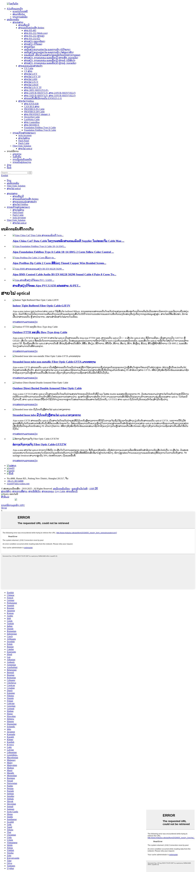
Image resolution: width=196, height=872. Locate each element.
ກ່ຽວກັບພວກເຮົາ (15, 8)
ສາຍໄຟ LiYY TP (32, 76)
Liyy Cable (60, 491)
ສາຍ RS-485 (30, 30)
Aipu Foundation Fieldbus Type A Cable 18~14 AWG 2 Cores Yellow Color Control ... (63, 251)
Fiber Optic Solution (22, 146)
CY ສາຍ (28, 71)
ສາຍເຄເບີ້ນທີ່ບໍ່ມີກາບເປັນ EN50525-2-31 (43, 98)
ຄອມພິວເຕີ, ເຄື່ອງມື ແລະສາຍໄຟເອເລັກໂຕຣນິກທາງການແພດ (52, 55)
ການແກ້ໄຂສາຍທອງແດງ (24, 133)
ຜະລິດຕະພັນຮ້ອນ (61, 488)
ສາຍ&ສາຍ (18, 22)
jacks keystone (25, 135)
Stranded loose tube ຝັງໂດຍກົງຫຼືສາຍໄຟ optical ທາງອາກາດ (47, 415)
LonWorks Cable (32, 119)
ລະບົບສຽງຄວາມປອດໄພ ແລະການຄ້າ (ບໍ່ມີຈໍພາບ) (47, 49)
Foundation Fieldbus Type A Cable (40, 127)
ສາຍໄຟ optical (25, 148)
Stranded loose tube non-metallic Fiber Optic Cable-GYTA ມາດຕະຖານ (54, 361)
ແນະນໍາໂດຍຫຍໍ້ (20, 11)
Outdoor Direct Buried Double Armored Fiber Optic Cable (47, 388)
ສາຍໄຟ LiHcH (31, 84)
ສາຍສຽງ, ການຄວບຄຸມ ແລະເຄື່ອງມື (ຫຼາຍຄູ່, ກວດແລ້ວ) (50, 63)
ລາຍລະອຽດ (32, 322)
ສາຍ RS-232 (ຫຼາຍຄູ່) (34, 36)
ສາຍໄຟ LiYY (30, 74)
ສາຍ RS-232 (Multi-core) (36, 33)
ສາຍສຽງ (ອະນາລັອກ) (34, 41)
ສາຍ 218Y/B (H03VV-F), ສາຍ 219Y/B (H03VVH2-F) (50, 93)
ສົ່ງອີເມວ (5, 497)
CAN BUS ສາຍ (31, 106)
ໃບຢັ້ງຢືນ (17, 156)
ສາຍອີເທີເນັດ (34, 491)
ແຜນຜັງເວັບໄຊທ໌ (79, 488)
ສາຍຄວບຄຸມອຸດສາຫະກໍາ (30, 66)
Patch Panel (23, 140)
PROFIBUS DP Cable (34, 111)
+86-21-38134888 (15, 481)
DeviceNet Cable (32, 117)
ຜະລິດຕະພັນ (13, 19)
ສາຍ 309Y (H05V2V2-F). (36, 90)
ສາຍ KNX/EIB (31, 104)
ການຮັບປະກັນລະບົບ (22, 159)
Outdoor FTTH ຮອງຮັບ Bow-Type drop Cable (40, 332)
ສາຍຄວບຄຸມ (48, 491)
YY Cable (28, 68)
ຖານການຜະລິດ (20, 17)
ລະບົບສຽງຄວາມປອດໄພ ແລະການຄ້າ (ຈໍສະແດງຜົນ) (49, 52)
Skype (4, 508)
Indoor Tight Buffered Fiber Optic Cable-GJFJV (41, 305)
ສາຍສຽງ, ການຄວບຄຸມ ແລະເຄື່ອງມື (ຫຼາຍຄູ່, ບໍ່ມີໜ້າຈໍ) (49, 60)
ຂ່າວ (9, 165)
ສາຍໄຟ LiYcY (31, 82)
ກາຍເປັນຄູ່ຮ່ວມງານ (22, 162)
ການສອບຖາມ (19, 322)
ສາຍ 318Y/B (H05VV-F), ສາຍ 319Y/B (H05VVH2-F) (50, 95)
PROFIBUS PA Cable (34, 109)
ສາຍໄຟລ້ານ (24, 138)
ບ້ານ (9, 180)
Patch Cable (23, 143)
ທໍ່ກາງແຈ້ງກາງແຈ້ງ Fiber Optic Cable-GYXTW (39, 444)
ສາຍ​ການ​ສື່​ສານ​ (19, 491)
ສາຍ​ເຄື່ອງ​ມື (23, 25)
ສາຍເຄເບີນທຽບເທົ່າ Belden (31, 27)
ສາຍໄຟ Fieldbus (26, 101)
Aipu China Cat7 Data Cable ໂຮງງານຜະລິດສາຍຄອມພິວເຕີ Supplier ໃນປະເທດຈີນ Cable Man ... (68, 240)
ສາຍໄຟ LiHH (30, 79)
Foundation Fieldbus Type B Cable (40, 130)
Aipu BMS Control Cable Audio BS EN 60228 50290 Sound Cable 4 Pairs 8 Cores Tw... (64, 274)
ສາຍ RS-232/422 (32, 38)
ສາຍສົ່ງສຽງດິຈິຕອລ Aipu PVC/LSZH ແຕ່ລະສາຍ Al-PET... (46, 285)
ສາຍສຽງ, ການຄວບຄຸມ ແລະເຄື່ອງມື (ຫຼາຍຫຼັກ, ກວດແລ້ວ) (51, 57)
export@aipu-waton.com (18, 483)
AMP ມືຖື (93, 488)
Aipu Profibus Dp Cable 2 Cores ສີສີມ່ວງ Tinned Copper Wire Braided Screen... (59, 263)
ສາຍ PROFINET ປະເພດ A (37, 114)
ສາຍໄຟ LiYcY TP (32, 87)
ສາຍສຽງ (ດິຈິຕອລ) (33, 44)
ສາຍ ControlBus (32, 122)
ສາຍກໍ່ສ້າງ (6, 491)
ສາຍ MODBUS (31, 125)
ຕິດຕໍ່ (9, 167)
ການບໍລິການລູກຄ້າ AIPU (13, 505)
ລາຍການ (17, 154)
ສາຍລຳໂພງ (29, 47)
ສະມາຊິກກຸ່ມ (19, 14)
